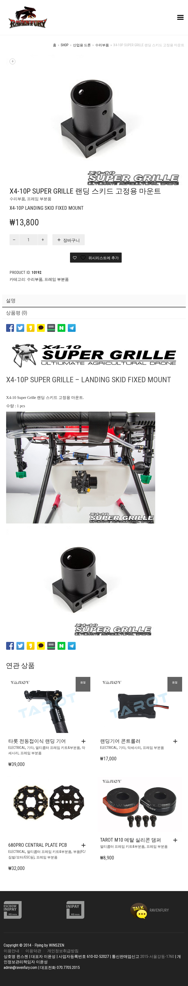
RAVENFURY (159, 910)
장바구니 (71, 240)
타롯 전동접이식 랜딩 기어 (37, 741)
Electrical (16, 748)
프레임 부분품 (39, 199)
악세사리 (134, 748)
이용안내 (11, 951)
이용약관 (33, 951)
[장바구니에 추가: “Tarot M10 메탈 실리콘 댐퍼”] (176, 840)
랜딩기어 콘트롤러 (120, 741)
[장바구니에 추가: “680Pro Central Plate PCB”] (85, 845)
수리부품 (102, 45)
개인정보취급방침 (63, 951)
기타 (30, 748)
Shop (65, 45)
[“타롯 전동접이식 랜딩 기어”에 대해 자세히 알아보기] (85, 741)
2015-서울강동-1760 (157, 956)
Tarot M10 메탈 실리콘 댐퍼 (130, 840)
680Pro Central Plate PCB (37, 845)
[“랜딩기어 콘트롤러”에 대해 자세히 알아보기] (176, 741)
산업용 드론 (82, 45)
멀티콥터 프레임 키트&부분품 (57, 748)
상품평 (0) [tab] (16, 313)
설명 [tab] (11, 300)
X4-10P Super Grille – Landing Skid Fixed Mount (88, 379)
